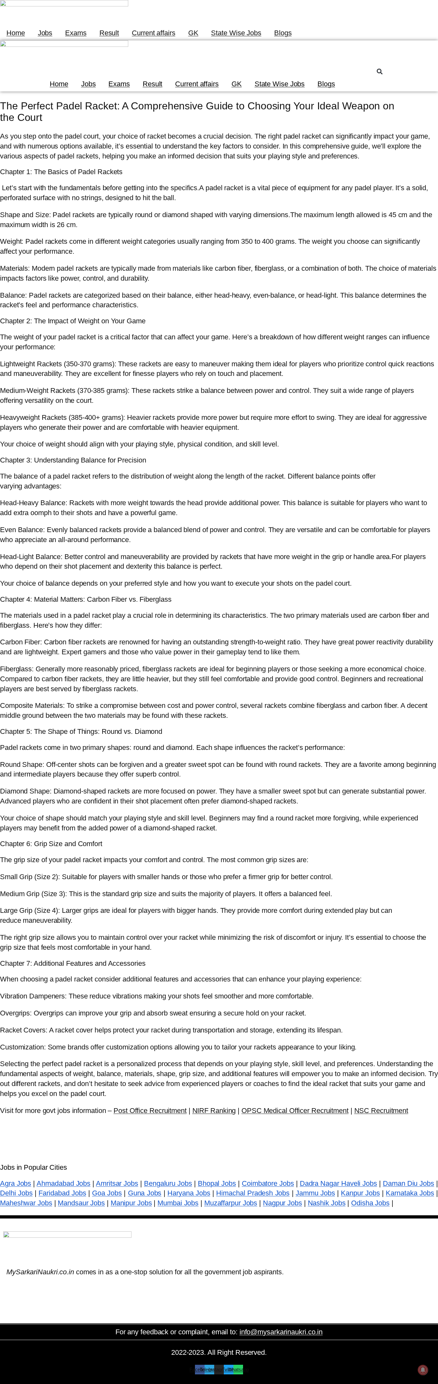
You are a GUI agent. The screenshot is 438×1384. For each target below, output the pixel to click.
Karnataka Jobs (410, 1193)
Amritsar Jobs (117, 1183)
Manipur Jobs (131, 1203)
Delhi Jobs (16, 1193)
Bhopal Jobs (217, 1183)
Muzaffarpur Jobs (230, 1203)
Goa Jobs (107, 1193)
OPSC (295, 1111)
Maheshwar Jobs (26, 1203)
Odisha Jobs (370, 1203)
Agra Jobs (15, 1183)
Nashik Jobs (327, 1203)
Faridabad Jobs (62, 1193)
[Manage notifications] (423, 1370)
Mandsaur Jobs (81, 1203)
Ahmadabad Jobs (63, 1183)
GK (193, 33)
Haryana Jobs (188, 1193)
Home (15, 33)
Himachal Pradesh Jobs (253, 1193)
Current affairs (153, 33)
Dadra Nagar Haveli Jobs (338, 1183)
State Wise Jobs (236, 33)
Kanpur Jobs (360, 1193)
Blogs (283, 33)
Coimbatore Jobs (268, 1183)
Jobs (45, 33)
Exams (76, 33)
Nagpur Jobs (282, 1203)
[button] (379, 71)
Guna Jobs (145, 1193)
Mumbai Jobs (177, 1203)
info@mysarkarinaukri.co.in (281, 1332)
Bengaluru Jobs (168, 1183)
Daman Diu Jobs (408, 1183)
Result (109, 33)
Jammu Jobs (315, 1193)
